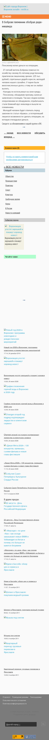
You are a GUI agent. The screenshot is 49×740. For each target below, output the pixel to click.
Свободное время (12, 199)
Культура (9, 194)
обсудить (40, 133)
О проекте (6, 697)
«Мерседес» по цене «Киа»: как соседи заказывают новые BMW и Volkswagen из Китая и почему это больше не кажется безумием (24, 553)
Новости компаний (12, 212)
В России (8, 208)
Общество (9, 176)
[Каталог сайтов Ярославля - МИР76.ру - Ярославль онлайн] (30, 736)
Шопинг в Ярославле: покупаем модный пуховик (24, 609)
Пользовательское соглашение (14, 700)
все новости (24, 133)
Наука (7, 203)
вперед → (9, 137)
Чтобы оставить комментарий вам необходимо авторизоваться (22, 158)
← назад (8, 133)
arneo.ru (32, 714)
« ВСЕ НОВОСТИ (14, 166)
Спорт (7, 189)
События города (11, 220)
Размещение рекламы (20, 697)
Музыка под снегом (12, 635)
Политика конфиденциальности (15, 703)
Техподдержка (35, 697)
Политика (9, 185)
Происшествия (11, 180)
